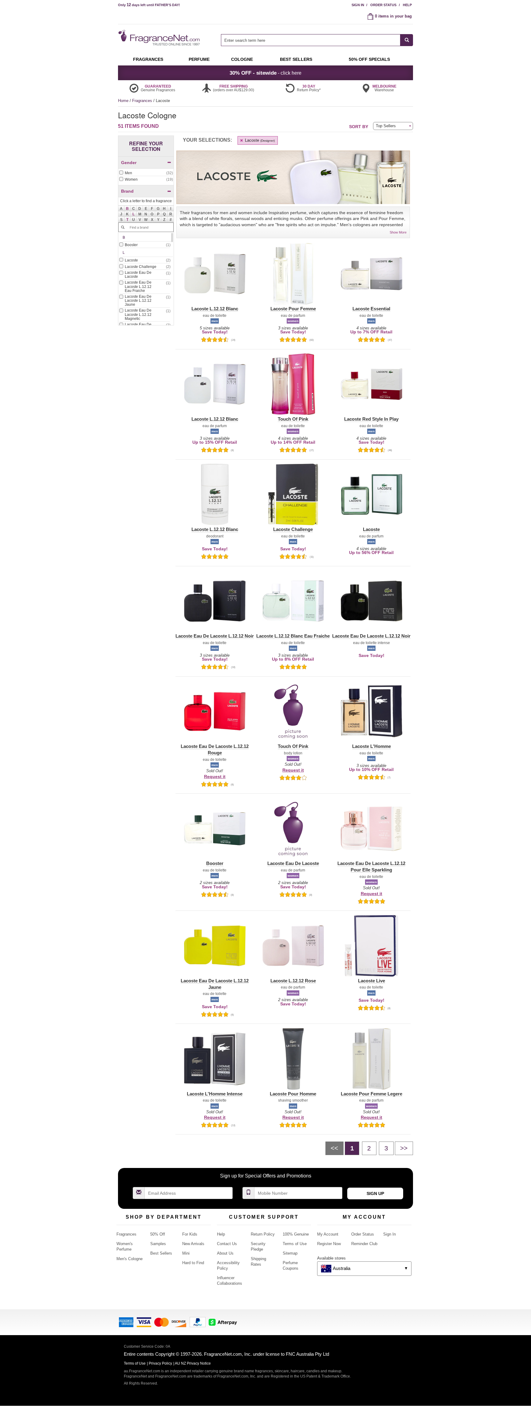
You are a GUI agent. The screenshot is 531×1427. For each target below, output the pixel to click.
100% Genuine (296, 1234)
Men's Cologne (129, 1258)
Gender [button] (128, 162)
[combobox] (317, 40)
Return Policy (263, 1234)
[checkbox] (146, 173)
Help (407, 5)
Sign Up (375, 1193)
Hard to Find (193, 1262)
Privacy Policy (160, 1363)
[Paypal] (198, 1321)
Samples (158, 1243)
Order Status (383, 5)
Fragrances (142, 100)
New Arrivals (193, 1243)
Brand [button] (127, 191)
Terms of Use (295, 1243)
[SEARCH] (406, 40)
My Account (327, 1234)
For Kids (189, 1234)
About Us (225, 1253)
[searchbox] (310, 40)
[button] (127, 208)
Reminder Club (364, 1243)
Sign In (358, 5)
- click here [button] (265, 73)
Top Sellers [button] (386, 126)
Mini (186, 1253)
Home (123, 100)
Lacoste (259, 140)
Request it (215, 776)
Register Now (329, 1243)
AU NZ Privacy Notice (193, 1363)
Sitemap (290, 1253)
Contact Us (227, 1243)
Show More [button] (398, 232)
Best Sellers (161, 1253)
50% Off (157, 1234)
